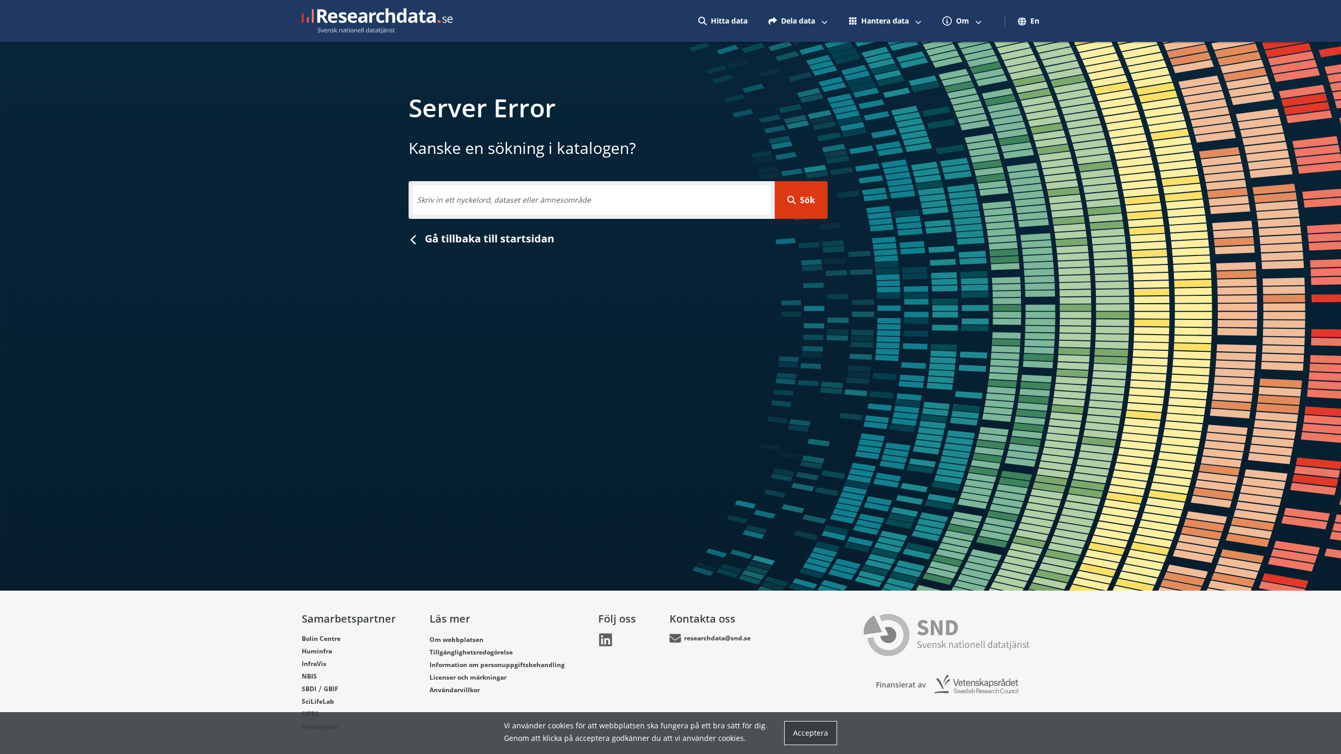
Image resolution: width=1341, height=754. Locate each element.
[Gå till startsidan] (377, 21)
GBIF (331, 688)
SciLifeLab (318, 701)
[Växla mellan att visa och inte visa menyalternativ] (824, 21)
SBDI (309, 688)
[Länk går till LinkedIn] (605, 640)
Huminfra (317, 651)
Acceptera (810, 733)
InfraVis (314, 663)
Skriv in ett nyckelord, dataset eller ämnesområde (504, 200)
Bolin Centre (321, 638)
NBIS (309, 676)
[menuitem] (723, 21)
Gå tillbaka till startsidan (488, 238)
